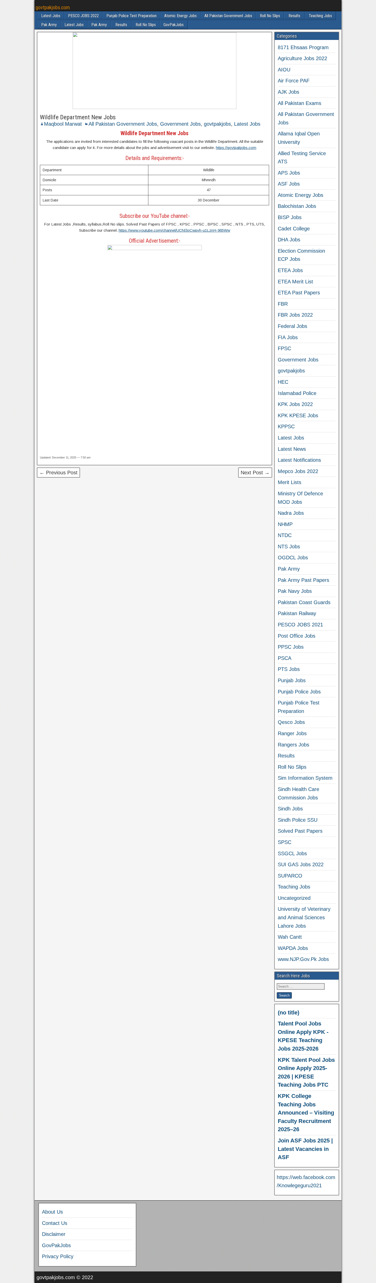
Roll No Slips (270, 15)
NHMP (285, 524)
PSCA (284, 658)
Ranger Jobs (292, 733)
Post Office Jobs (296, 636)
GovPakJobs (173, 24)
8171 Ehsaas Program (303, 47)
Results (294, 15)
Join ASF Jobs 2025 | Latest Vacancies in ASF (305, 1148)
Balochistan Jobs (297, 206)
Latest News (292, 449)
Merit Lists (289, 482)
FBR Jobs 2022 (295, 315)
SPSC (284, 842)
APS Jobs (289, 173)
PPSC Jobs (291, 647)
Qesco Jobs (291, 722)
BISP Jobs (290, 217)
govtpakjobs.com (53, 7)
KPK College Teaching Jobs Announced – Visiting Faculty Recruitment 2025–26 (306, 1112)
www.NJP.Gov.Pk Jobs (303, 959)
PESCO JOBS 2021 (300, 624)
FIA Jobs (288, 337)
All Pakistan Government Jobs (228, 15)
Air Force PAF (293, 80)
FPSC (284, 348)
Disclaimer (53, 1234)
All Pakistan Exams (299, 103)
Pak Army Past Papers (303, 580)
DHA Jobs (289, 239)
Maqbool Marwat (63, 124)
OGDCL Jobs (293, 557)
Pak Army (49, 24)
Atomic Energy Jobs (180, 15)
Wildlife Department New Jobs (78, 117)
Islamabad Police (297, 393)
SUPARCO (290, 876)
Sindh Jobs (290, 808)
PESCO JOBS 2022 (83, 15)
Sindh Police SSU (297, 820)
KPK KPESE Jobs (298, 415)
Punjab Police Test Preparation (131, 15)
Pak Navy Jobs (295, 591)
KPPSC (286, 426)
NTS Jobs (289, 546)
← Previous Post (58, 472)
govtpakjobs (217, 124)
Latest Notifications (299, 460)
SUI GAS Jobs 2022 (301, 864)
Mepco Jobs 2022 (298, 471)
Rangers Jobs (293, 744)
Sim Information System (305, 778)
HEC (283, 382)
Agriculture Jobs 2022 (302, 58)
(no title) (288, 1012)
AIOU (284, 69)
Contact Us (54, 1223)
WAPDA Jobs (293, 948)
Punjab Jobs (292, 680)
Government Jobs (180, 124)
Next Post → (255, 472)
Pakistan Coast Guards (304, 602)
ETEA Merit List (295, 281)
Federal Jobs (292, 326)
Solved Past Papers (300, 831)
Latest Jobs (50, 15)
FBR (283, 304)
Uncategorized (294, 898)
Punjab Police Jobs (299, 691)
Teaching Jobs (320, 15)
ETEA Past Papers (299, 292)
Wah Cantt (290, 937)
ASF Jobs (289, 184)
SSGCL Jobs (292, 853)
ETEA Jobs (290, 270)
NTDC (285, 535)
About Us (52, 1212)
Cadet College (294, 228)
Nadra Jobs (291, 513)
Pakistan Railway (297, 613)
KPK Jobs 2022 (295, 404)
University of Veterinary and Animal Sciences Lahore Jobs (304, 917)
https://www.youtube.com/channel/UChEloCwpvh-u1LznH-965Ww (174, 230)
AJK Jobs (288, 92)
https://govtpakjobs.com (236, 147)
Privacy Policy (57, 1256)
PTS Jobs (289, 669)
